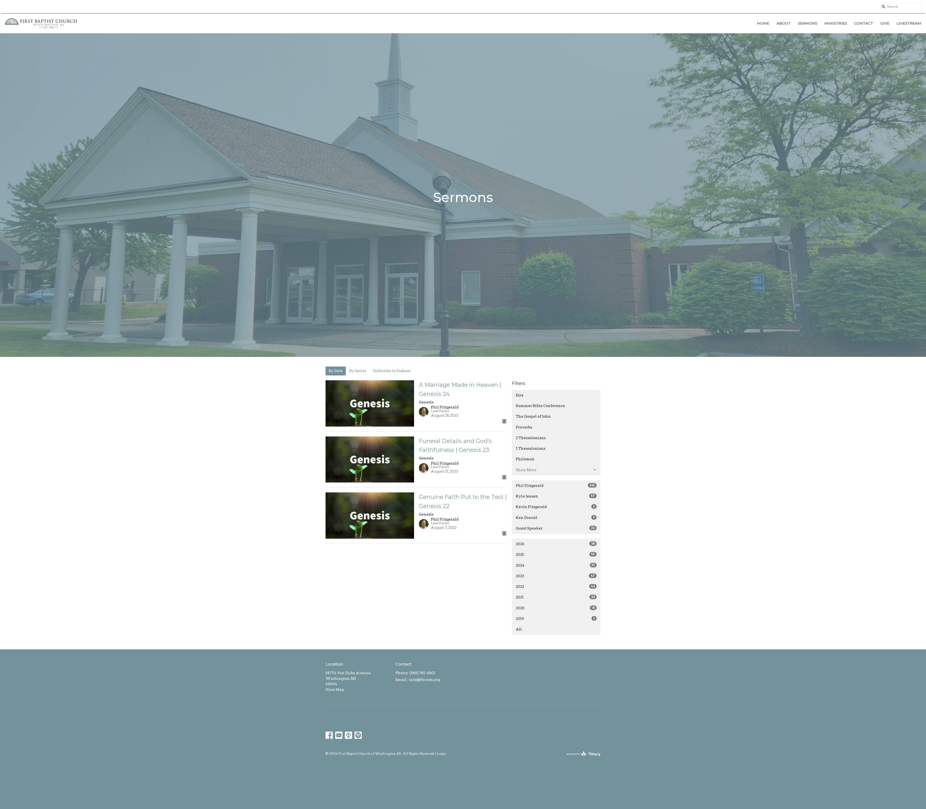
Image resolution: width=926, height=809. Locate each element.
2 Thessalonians (531, 438)
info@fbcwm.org (424, 680)
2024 (555, 565)
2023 (555, 576)
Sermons (807, 23)
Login (441, 753)
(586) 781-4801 (422, 673)
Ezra (520, 395)
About (783, 23)
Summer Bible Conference (540, 406)
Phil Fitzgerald (555, 485)
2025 (555, 554)
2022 (555, 587)
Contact (863, 23)
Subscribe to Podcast (391, 371)
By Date (336, 371)
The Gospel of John (533, 416)
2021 (555, 597)
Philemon (525, 459)
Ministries (835, 23)
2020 (555, 608)
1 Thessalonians (530, 448)
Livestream (909, 23)
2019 (555, 619)
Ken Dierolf (555, 518)
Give (884, 23)
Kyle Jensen (555, 496)
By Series (357, 371)
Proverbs (524, 427)
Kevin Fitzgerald (555, 507)
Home (763, 23)
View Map (335, 689)
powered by (580, 758)
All (519, 629)
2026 (555, 544)
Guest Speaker (555, 528)
